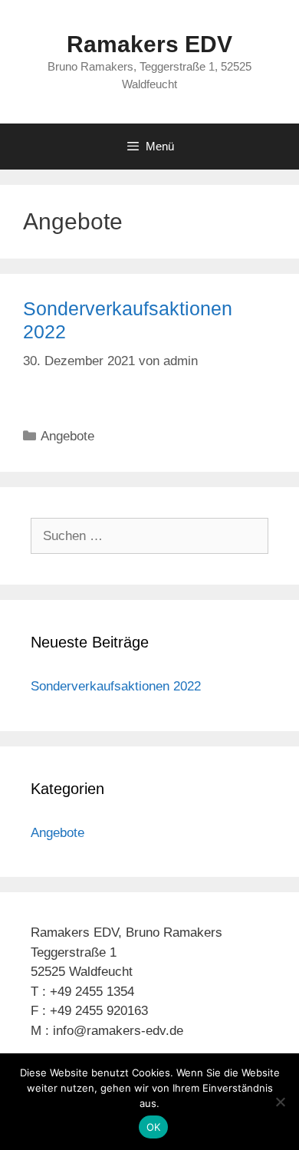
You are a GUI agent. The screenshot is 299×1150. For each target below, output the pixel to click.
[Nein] (280, 1101)
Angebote (67, 436)
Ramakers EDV (149, 44)
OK (153, 1127)
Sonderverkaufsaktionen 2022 (116, 686)
